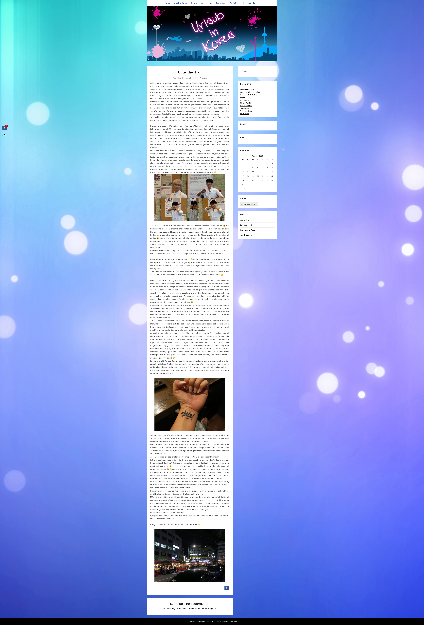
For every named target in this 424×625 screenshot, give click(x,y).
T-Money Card (246, 111)
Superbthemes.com (229, 621)
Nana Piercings (246, 106)
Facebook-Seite (250, 3)
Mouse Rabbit (246, 103)
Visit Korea (244, 114)
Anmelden (244, 220)
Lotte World (245, 100)
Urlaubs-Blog (206, 3)
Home (167, 3)
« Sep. (242, 188)
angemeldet (177, 608)
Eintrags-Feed (246, 225)
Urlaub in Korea (180, 3)
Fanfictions (235, 3)
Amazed (203, 78)
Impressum (221, 3)
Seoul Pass (244, 108)
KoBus (242, 97)
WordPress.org (246, 235)
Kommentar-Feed (247, 230)
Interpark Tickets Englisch (250, 95)
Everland (261, 92)
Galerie (194, 3)
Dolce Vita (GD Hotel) (249, 92)
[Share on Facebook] (226, 589)
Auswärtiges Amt (247, 89)
